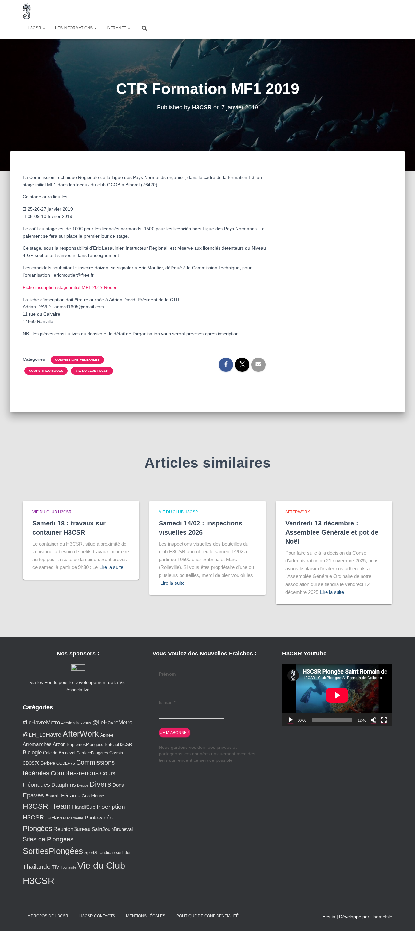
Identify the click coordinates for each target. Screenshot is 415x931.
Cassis (116, 752)
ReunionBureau (71, 829)
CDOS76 (31, 763)
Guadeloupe (93, 796)
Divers (100, 784)
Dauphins (63, 785)
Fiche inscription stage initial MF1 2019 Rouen (70, 287)
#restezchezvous (76, 723)
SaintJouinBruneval (112, 829)
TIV (55, 867)
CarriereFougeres (92, 753)
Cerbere (48, 763)
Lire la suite (111, 567)
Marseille (75, 818)
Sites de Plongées (48, 839)
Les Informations (74, 28)
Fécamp (70, 796)
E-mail (167, 702)
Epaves (33, 795)
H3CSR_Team (47, 806)
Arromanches (37, 744)
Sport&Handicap (99, 852)
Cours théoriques (46, 370)
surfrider (123, 852)
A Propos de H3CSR (48, 916)
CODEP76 (65, 763)
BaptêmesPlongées (85, 744)
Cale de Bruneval (59, 753)
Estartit (52, 795)
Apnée (106, 734)
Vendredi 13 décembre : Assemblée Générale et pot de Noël (331, 532)
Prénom (167, 674)
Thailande (37, 866)
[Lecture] (290, 720)
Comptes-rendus (75, 773)
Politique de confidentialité (207, 916)
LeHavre (55, 818)
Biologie (32, 752)
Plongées (37, 828)
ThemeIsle (381, 916)
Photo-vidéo (99, 817)
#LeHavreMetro (41, 722)
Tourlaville (68, 867)
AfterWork (297, 512)
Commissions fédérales (77, 359)
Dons (118, 785)
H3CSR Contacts (97, 916)
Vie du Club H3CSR (92, 370)
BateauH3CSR (118, 744)
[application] (337, 695)
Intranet (117, 28)
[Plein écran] (384, 720)
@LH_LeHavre (42, 734)
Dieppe (82, 785)
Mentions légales (145, 916)
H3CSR (35, 28)
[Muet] (373, 720)
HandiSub (83, 807)
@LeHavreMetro (112, 722)
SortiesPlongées (53, 851)
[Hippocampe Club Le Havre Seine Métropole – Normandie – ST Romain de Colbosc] (27, 11)
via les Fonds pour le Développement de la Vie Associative (78, 686)
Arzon (59, 744)
